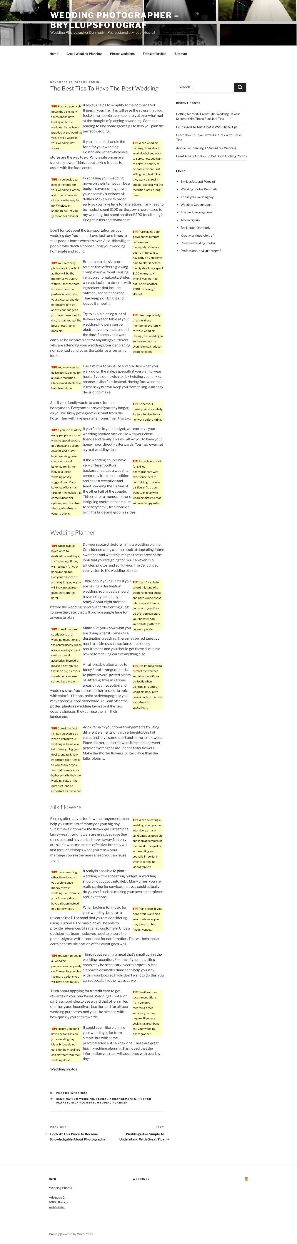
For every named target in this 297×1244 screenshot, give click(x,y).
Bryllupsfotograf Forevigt (198, 181)
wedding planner (112, 1102)
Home (54, 53)
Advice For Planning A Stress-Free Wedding (206, 148)
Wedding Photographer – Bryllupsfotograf (114, 20)
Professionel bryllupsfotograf (201, 250)
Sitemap (181, 53)
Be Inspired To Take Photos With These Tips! (207, 127)
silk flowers (83, 1102)
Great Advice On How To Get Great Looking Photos (211, 156)
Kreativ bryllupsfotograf (197, 235)
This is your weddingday (197, 197)
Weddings (141, 1178)
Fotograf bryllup (154, 53)
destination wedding (75, 1098)
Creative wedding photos (198, 243)
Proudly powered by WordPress (71, 1234)
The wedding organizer (196, 212)
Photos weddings (122, 53)
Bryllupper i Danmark (195, 227)
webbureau (57, 1207)
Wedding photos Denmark (199, 189)
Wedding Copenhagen (196, 204)
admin (93, 82)
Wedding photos (63, 1069)
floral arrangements (116, 1098)
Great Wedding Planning (84, 53)
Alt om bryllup (190, 220)
